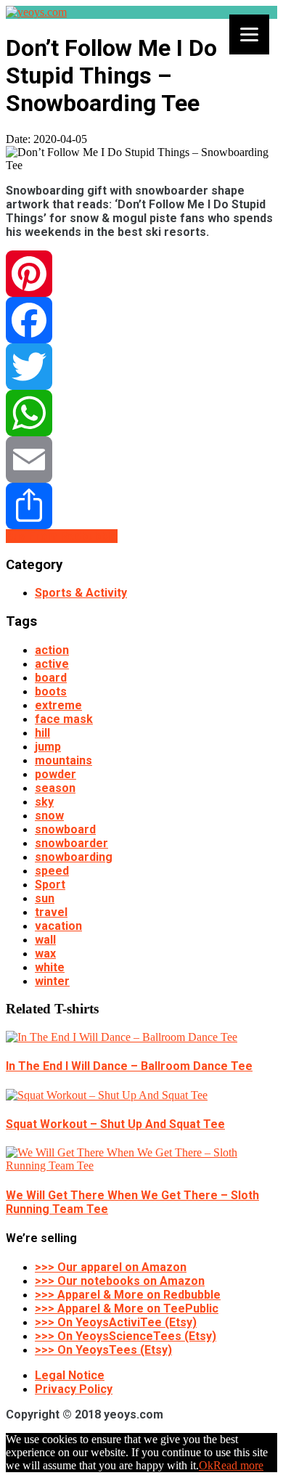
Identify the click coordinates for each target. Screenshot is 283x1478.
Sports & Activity (81, 593)
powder (55, 774)
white (50, 967)
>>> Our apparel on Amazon (110, 1267)
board (51, 678)
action (52, 650)
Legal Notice (69, 1375)
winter (52, 981)
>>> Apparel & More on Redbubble (128, 1295)
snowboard (65, 829)
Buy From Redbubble (62, 536)
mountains (63, 760)
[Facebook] (141, 320)
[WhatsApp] (141, 413)
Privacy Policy (73, 1389)
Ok (206, 1465)
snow (49, 815)
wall (45, 940)
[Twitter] (141, 366)
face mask (64, 719)
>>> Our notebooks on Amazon (120, 1281)
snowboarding (73, 857)
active (52, 664)
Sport (50, 884)
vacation (58, 926)
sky (44, 802)
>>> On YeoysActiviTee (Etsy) (116, 1322)
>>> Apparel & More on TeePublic (126, 1308)
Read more (238, 1465)
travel (51, 912)
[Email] (141, 459)
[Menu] (249, 34)
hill (42, 733)
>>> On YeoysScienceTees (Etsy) (125, 1336)
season (55, 788)
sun (44, 898)
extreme (58, 705)
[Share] (141, 506)
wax (45, 953)
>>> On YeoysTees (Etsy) (103, 1350)
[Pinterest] (141, 273)
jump (48, 747)
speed (52, 871)
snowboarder (71, 843)
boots (51, 691)
